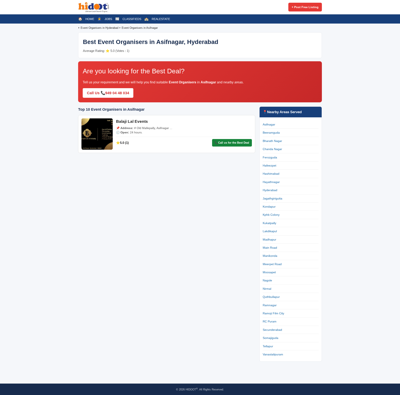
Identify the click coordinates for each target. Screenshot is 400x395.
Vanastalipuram (273, 354)
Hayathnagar (271, 182)
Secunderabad (272, 329)
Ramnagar (270, 305)
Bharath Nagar (272, 141)
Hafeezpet (269, 165)
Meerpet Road (272, 264)
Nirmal (267, 288)
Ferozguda (270, 157)
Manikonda (270, 255)
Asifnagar (269, 124)
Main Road (270, 247)
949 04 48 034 (117, 93)
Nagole (267, 280)
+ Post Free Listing (305, 7)
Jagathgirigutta (272, 198)
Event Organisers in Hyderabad (100, 27)
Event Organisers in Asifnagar (140, 27)
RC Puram (269, 321)
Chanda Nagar (272, 149)
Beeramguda (271, 132)
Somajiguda (270, 338)
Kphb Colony (271, 214)
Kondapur (269, 206)
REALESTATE (161, 19)
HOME (89, 19)
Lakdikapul (270, 231)
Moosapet (269, 272)
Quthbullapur (271, 296)
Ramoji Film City (273, 313)
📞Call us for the (232, 142)
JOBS (108, 19)
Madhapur (269, 239)
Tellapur (268, 346)
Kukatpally (269, 223)
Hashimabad (271, 173)
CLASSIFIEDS (131, 19)
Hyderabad (270, 190)
